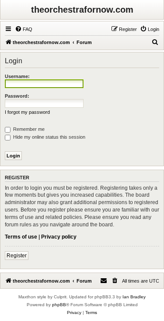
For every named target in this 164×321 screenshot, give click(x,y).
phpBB (59, 304)
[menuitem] (23, 29)
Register (17, 256)
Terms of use (21, 237)
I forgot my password (27, 112)
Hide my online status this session (48, 137)
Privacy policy (59, 237)
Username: (17, 76)
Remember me (28, 129)
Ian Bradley (134, 296)
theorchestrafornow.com (82, 9)
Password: (17, 96)
